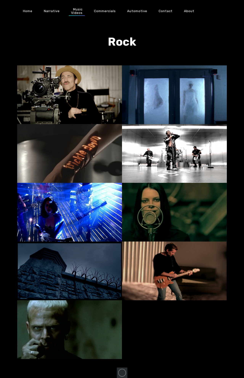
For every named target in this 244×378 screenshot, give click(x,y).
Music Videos (77, 11)
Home (27, 11)
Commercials (105, 11)
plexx (220, 11)
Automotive (137, 11)
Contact (166, 11)
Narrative (52, 11)
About (189, 11)
